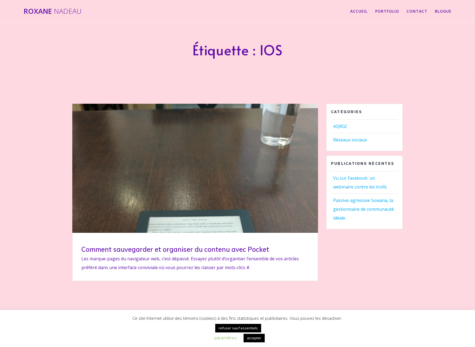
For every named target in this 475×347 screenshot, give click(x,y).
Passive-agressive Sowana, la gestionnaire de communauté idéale (363, 209)
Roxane (52, 11)
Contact (417, 11)
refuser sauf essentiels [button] (238, 328)
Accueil (359, 11)
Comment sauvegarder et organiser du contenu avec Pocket (175, 249)
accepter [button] (254, 337)
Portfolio (387, 11)
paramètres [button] (225, 337)
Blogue (443, 11)
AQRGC (340, 126)
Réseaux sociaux (350, 140)
